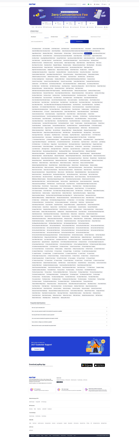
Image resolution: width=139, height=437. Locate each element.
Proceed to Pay (79, 41)
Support (46, 435)
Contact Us (37, 349)
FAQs (50, 435)
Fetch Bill (66, 42)
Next (105, 16)
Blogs (42, 435)
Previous (34, 16)
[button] (69, 307)
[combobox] (74, 4)
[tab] (46, 23)
